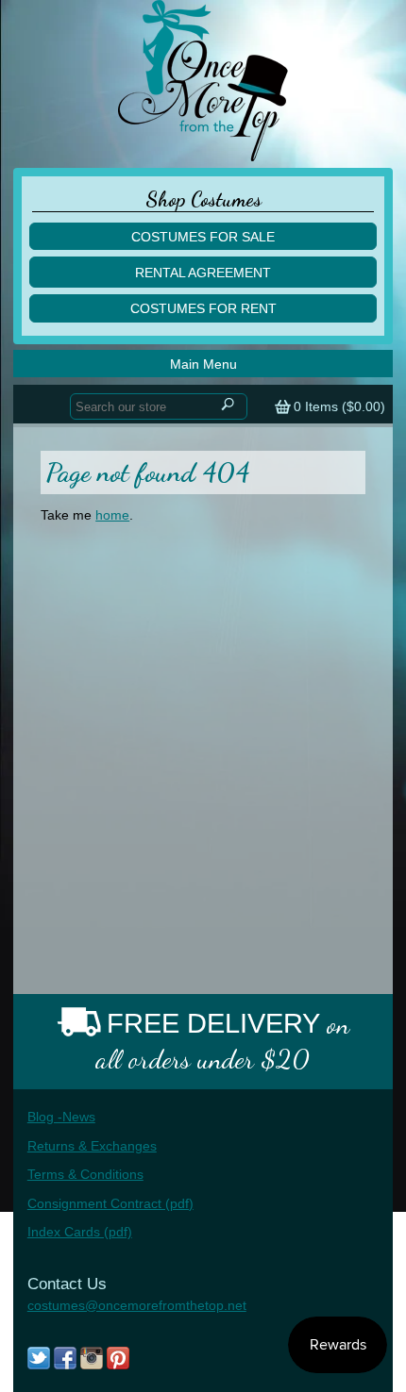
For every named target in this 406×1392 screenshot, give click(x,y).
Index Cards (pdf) (79, 1231)
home (112, 514)
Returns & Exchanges (92, 1145)
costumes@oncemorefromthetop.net (136, 1305)
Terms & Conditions (85, 1174)
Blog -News (61, 1116)
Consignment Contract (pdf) (110, 1203)
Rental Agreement (203, 272)
